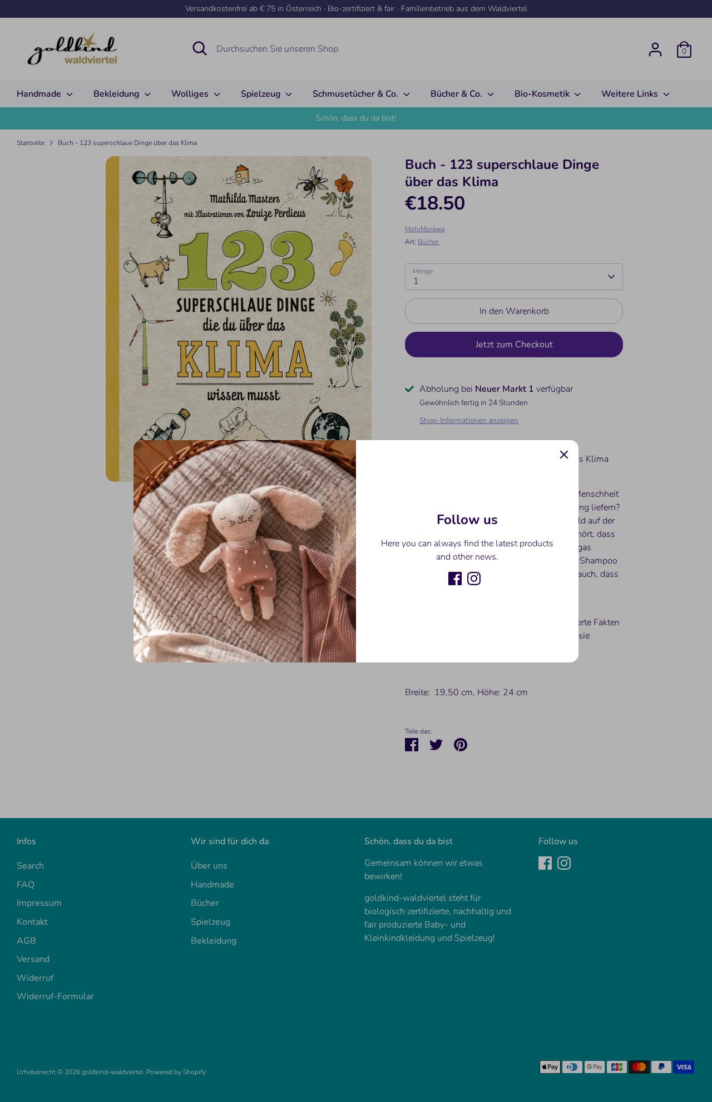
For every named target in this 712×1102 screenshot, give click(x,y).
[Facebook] (455, 578)
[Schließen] (564, 454)
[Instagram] (474, 578)
